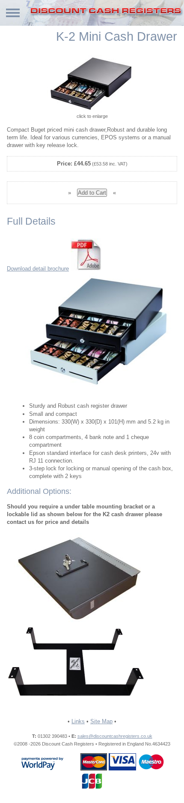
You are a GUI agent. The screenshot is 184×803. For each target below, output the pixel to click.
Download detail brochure (38, 268)
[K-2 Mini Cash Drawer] (92, 83)
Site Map (101, 721)
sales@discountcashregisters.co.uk (114, 736)
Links (78, 721)
